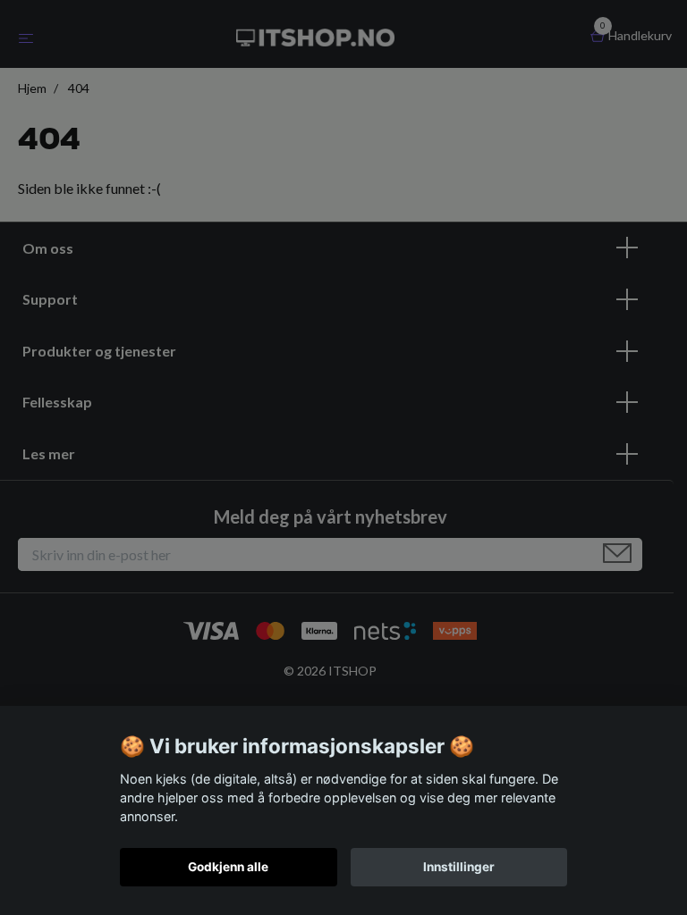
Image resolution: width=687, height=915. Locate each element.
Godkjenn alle (228, 867)
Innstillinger (459, 867)
